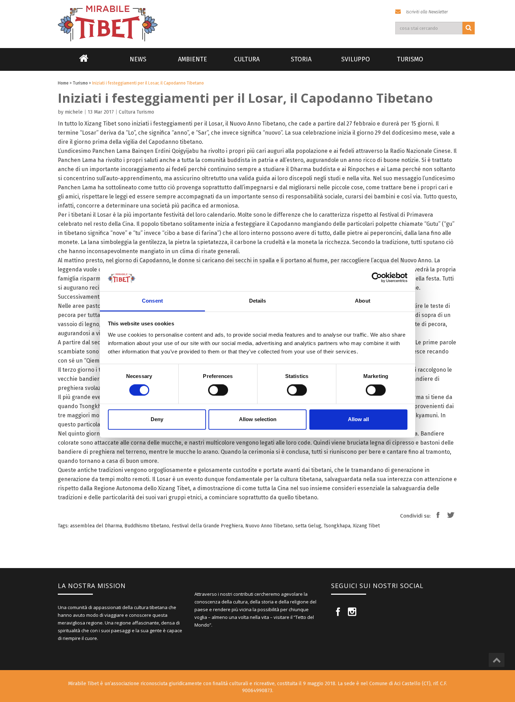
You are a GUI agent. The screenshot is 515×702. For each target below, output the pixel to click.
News (138, 59)
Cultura (247, 59)
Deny (157, 419)
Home (84, 62)
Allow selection (257, 419)
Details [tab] (257, 301)
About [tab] (362, 301)
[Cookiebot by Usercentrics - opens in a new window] (376, 277)
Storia (301, 59)
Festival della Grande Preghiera (207, 526)
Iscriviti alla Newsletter (427, 11)
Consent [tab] (152, 301)
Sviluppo (355, 59)
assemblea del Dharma (96, 526)
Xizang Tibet (366, 526)
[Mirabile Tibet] (257, 15)
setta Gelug (308, 526)
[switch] (218, 390)
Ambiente (192, 59)
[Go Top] (496, 660)
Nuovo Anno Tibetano (269, 526)
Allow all (358, 419)
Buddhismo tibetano (146, 526)
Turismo (410, 59)
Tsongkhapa (337, 526)
